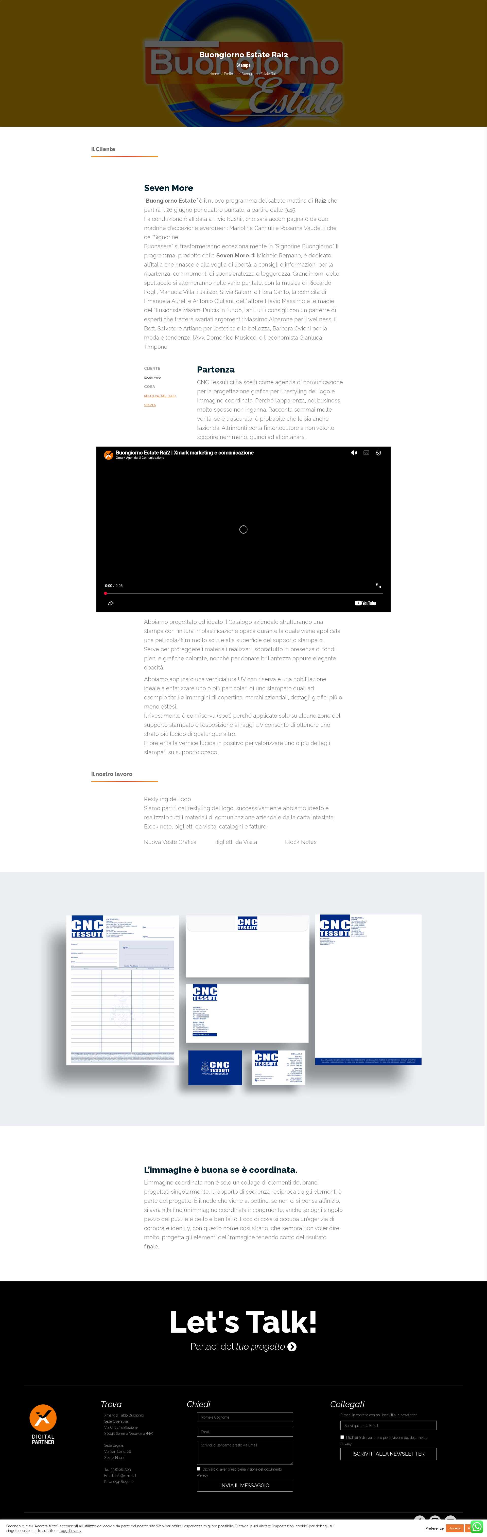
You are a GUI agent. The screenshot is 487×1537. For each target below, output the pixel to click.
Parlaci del (237, 1345)
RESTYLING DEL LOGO (160, 396)
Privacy (202, 1475)
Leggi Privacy (70, 1530)
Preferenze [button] (435, 1528)
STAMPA (150, 405)
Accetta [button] (455, 1528)
